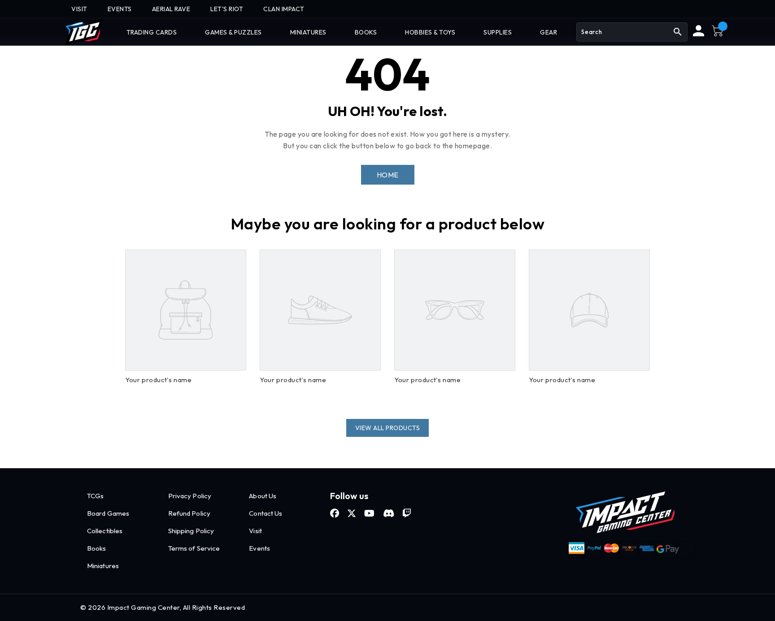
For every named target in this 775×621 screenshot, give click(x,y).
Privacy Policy (189, 496)
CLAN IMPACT (284, 9)
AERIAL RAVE (171, 9)
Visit (255, 530)
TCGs (95, 496)
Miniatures (103, 565)
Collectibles (104, 530)
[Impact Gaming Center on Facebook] (334, 513)
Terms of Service (194, 548)
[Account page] (698, 34)
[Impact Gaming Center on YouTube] (369, 513)
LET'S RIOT (226, 9)
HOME (388, 174)
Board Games (108, 513)
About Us (262, 496)
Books (96, 548)
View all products (387, 428)
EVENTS (120, 9)
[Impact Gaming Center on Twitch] (406, 513)
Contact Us (265, 513)
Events (259, 548)
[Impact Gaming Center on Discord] (388, 513)
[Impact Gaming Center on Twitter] (351, 513)
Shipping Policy (191, 530)
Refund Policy (189, 513)
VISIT (79, 9)
